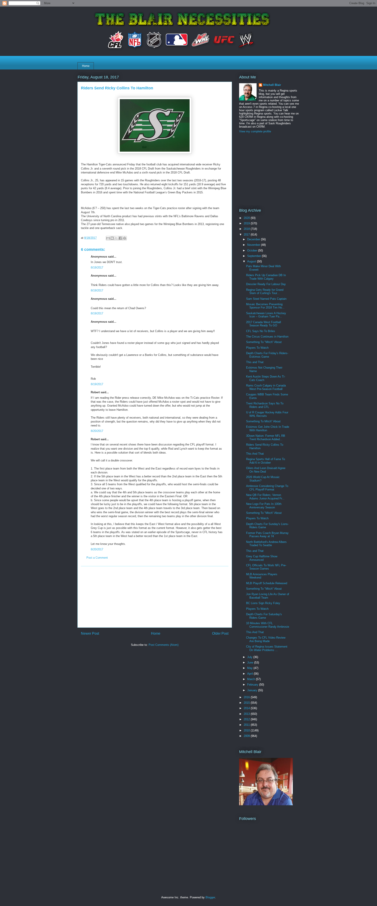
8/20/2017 (97, 431)
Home (85, 66)
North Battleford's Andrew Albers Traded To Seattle (266, 543)
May (250, 668)
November (254, 244)
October (252, 250)
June (250, 662)
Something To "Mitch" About (264, 342)
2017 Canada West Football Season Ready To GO (263, 323)
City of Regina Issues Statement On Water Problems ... (266, 648)
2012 (247, 719)
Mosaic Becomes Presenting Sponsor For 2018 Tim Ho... (265, 306)
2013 (247, 713)
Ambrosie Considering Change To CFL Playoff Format (267, 487)
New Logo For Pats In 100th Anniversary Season (263, 505)
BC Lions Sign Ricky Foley (263, 603)
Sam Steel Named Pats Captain (266, 298)
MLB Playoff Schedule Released (266, 583)
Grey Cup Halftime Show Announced (261, 558)
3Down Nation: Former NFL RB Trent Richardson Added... (265, 437)
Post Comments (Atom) (163, 644)
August (252, 261)
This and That (255, 362)
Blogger (210, 897)
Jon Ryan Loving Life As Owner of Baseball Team (267, 595)
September (254, 256)
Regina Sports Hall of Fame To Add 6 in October (265, 460)
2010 (247, 730)
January (252, 690)
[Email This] (108, 238)
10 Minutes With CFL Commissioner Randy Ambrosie (267, 625)
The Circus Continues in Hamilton (267, 336)
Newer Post (90, 633)
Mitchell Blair (272, 85)
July (250, 657)
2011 (247, 724)
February (253, 684)
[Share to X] (116, 238)
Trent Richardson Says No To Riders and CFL (264, 405)
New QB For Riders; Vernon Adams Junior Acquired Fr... (265, 496)
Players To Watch (257, 347)
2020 (247, 218)
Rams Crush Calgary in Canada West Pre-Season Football (266, 387)
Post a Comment (97, 557)
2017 (247, 234)
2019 (247, 223)
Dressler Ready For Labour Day (266, 284)
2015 (247, 702)
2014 (247, 708)
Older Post (220, 633)
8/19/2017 (97, 267)
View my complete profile (255, 131)
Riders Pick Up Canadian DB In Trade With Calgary (266, 277)
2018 (247, 228)
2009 (247, 736)
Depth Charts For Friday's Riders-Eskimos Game (267, 355)
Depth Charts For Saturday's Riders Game (264, 616)
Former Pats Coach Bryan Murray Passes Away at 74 (267, 534)
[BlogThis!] (112, 238)
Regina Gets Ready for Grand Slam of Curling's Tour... (264, 291)
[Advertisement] (154, 597)
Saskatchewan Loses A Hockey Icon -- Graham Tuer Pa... (266, 315)
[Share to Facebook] (120, 238)
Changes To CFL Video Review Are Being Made (265, 639)
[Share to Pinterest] (124, 238)
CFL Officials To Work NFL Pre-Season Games (266, 567)
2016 (247, 697)
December (254, 239)
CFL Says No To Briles (260, 331)
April (250, 673)
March (251, 679)
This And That (255, 453)
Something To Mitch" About (263, 421)
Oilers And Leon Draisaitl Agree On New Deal (265, 469)
